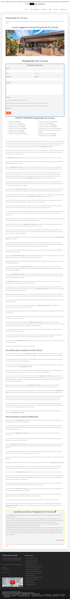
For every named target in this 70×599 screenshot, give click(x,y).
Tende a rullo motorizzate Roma (52, 595)
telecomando (9, 532)
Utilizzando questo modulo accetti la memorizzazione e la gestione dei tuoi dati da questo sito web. (27, 105)
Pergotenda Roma (25, 594)
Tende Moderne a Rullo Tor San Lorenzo (34, 565)
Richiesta (8, 82)
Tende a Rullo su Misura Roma (10, 595)
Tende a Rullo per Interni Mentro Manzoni (34, 577)
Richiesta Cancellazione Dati (18, 592)
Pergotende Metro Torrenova (32, 562)
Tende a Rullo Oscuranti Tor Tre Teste (33, 573)
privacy (47, 103)
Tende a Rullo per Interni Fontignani (33, 567)
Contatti (62, 595)
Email (37, 76)
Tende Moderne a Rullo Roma (24, 595)
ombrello (59, 518)
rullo (44, 527)
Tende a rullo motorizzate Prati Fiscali (33, 571)
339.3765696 (6, 572)
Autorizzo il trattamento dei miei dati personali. (17, 100)
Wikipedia (61, 540)
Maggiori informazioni (39, 4)
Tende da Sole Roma (47, 594)
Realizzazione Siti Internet (7, 593)
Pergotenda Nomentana (31, 584)
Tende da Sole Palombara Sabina (32, 569)
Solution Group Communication (33, 593)
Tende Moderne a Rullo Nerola (32, 579)
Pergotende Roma (16, 594)
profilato (45, 524)
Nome (8, 68)
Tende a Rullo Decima (30, 575)
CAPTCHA (8, 108)
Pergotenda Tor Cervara (11, 544)
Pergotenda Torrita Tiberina (31, 564)
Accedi (32, 592)
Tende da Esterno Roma (36, 594)
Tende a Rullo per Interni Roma (59, 594)
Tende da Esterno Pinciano (31, 560)
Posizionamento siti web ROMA (20, 593)
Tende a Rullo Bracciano (31, 582)
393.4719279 (6, 569)
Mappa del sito (28, 592)
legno (55, 522)
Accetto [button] (31, 4)
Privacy (8, 97)
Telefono (9, 76)
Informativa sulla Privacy (7, 592)
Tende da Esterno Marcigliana (32, 558)
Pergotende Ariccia (30, 581)
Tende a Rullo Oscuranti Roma (38, 595)
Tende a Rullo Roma (6, 594)
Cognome (37, 73)
